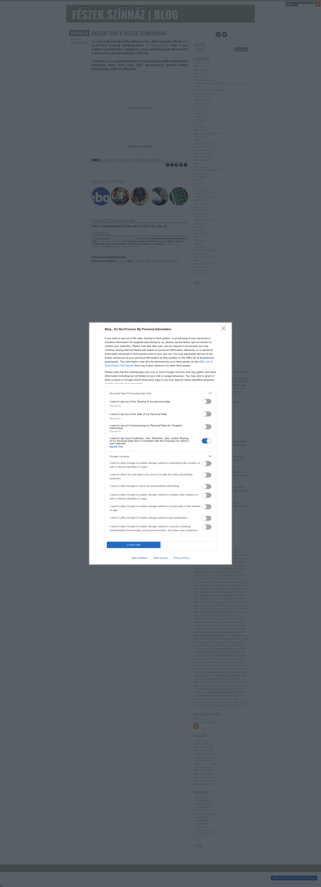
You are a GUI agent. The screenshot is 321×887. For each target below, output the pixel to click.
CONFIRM (134, 545)
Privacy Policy (182, 557)
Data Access (160, 557)
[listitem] (160, 393)
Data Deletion (139, 557)
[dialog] (160, 443)
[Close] (224, 329)
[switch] (206, 401)
